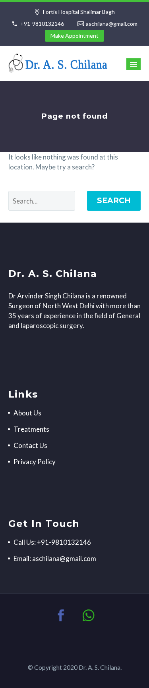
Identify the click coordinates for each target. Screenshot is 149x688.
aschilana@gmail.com (111, 23)
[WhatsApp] (89, 615)
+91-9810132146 (42, 23)
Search (114, 200)
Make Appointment (74, 35)
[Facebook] (61, 615)
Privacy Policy (35, 461)
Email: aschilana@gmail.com (55, 558)
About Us (27, 413)
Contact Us (30, 445)
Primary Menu (133, 64)
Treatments (31, 429)
